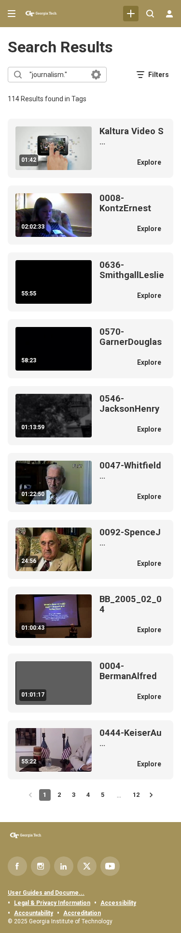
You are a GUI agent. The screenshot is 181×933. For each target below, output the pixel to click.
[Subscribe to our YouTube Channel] (110, 866)
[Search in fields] (96, 74)
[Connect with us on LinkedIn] (63, 866)
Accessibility (118, 903)
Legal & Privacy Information (52, 903)
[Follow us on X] (87, 866)
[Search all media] (150, 13)
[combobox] (57, 74)
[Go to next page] (151, 795)
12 (136, 794)
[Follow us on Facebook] (17, 866)
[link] (131, 13)
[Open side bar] (11, 13)
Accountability (33, 913)
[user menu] (169, 13)
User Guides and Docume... (46, 892)
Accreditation (82, 913)
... (131, 136)
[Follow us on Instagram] (40, 866)
